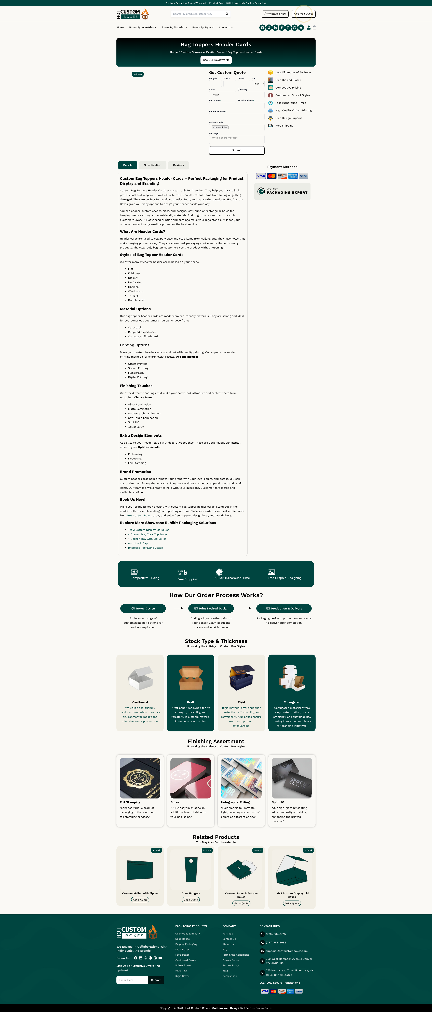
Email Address (246, 100)
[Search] (227, 13)
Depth (241, 78)
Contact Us (226, 27)
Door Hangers (191, 893)
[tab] (127, 165)
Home (120, 27)
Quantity (242, 89)
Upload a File (216, 122)
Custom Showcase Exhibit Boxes (203, 52)
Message (214, 133)
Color (212, 89)
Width (226, 78)
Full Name (215, 100)
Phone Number (217, 111)
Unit (254, 78)
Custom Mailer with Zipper (140, 893)
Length (213, 78)
